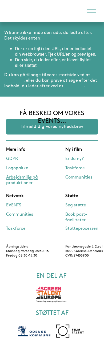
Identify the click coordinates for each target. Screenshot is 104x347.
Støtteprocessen (81, 229)
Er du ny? (74, 159)
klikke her (13, 81)
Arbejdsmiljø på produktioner (22, 180)
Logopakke (17, 168)
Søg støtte (75, 205)
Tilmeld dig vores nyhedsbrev (52, 126)
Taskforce (75, 168)
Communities (78, 177)
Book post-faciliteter (76, 217)
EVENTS (13, 205)
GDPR (12, 159)
